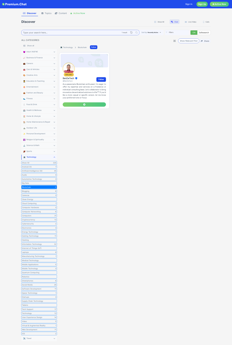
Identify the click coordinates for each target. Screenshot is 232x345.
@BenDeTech (68, 81)
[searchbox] (181, 32)
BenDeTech (69, 78)
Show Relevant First (188, 41)
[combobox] (177, 32)
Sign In (188, 4)
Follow (93, 47)
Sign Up (202, 4)
